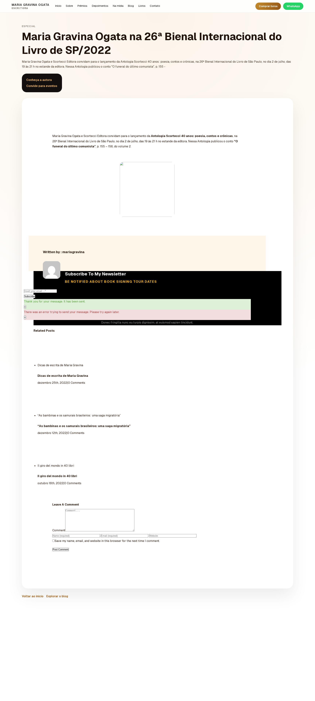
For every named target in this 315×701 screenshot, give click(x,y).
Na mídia (118, 5)
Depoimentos (100, 5)
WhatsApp (293, 6)
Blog (131, 5)
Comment (58, 530)
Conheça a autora (39, 80)
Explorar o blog (57, 596)
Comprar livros (268, 6)
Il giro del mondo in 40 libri (56, 466)
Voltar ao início (32, 596)
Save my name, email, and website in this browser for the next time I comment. (107, 541)
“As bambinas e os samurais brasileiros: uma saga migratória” (79, 415)
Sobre (69, 5)
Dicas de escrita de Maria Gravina (60, 365)
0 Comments (76, 383)
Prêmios (82, 5)
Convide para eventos (41, 86)
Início (58, 5)
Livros (141, 5)
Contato (155, 5)
